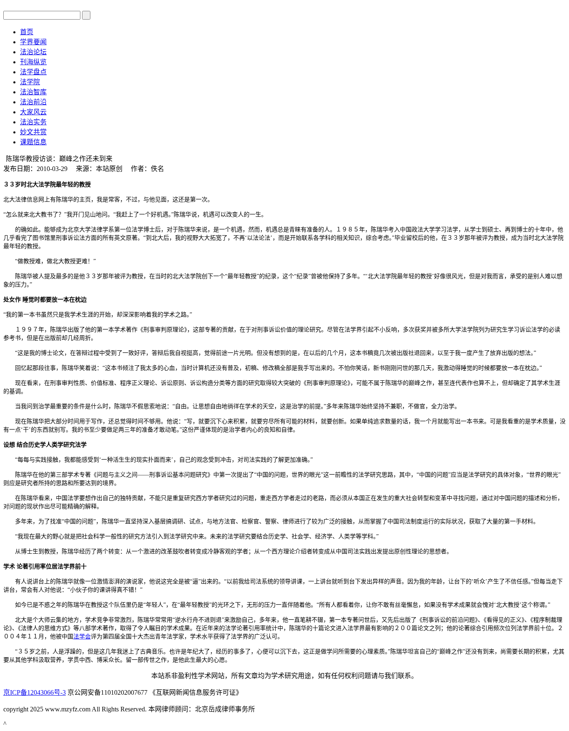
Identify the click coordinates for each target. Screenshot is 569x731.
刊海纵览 (33, 61)
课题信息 (33, 142)
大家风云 (33, 112)
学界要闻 (33, 41)
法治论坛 (33, 51)
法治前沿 (33, 102)
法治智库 (33, 91)
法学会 (82, 636)
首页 (26, 31)
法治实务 (33, 122)
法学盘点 (33, 71)
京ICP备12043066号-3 (34, 692)
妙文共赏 (33, 132)
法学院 (30, 81)
